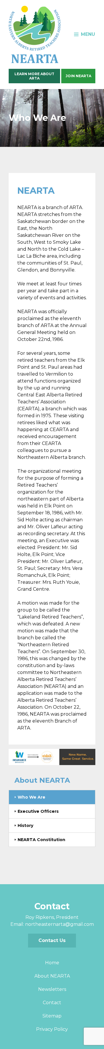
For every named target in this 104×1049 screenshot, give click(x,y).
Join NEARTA (78, 76)
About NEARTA (52, 976)
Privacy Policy (52, 1029)
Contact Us (52, 940)
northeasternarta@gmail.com (59, 924)
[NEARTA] (35, 34)
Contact (52, 1002)
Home (52, 962)
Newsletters (52, 989)
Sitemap (52, 1016)
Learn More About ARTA (34, 76)
